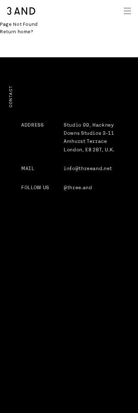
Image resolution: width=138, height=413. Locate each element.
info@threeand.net (88, 168)
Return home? (17, 32)
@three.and (78, 187)
